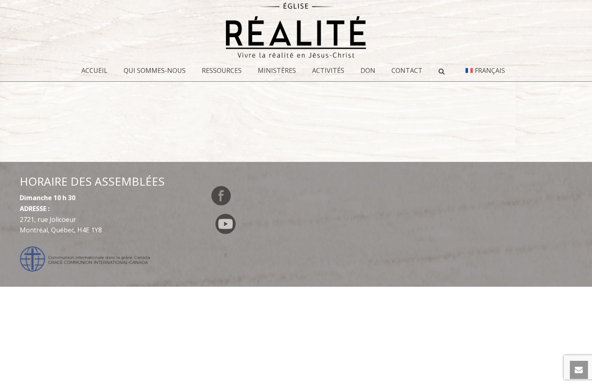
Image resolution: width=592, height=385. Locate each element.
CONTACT (406, 70)
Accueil (94, 70)
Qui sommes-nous (155, 70)
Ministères (277, 70)
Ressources (222, 70)
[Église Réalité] (296, 30)
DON (367, 70)
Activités (328, 70)
